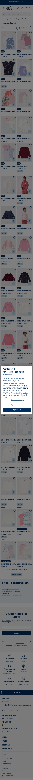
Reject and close (15, 405)
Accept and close (16, 410)
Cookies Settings (17, 400)
